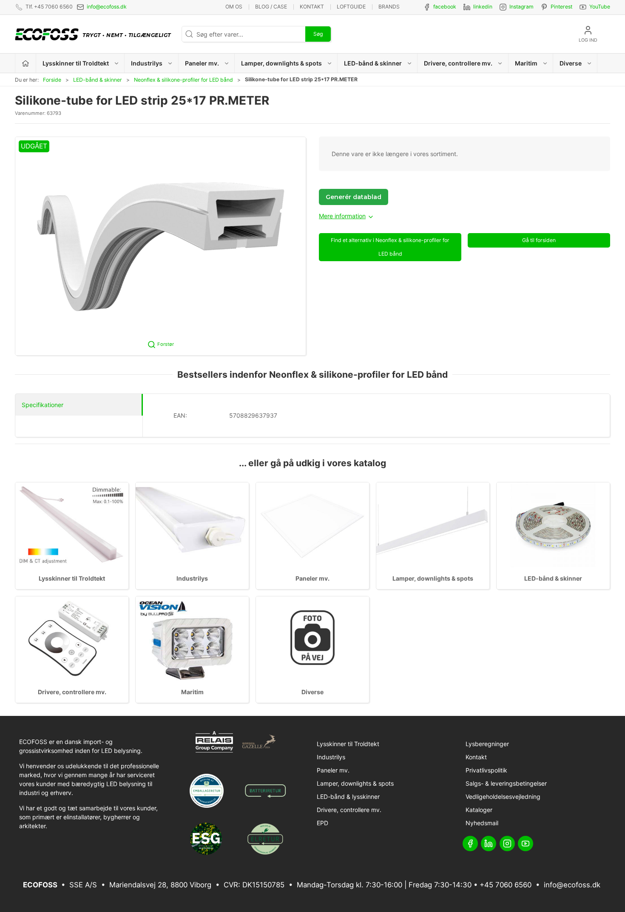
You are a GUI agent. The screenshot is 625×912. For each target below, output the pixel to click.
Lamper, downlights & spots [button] (281, 63)
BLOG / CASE (271, 6)
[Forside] (25, 63)
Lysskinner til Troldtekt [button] (76, 63)
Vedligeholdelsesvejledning (503, 796)
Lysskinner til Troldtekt (72, 578)
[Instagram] (507, 843)
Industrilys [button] (146, 63)
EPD (322, 822)
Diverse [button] (571, 63)
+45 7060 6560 (505, 885)
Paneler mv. (312, 578)
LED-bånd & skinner (97, 80)
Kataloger (479, 809)
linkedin (482, 6)
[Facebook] (470, 843)
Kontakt (312, 6)
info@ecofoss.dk (107, 6)
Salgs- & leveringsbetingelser (506, 783)
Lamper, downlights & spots (432, 578)
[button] (160, 246)
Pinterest (561, 6)
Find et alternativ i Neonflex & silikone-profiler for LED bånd (390, 247)
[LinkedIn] (488, 843)
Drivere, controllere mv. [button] (458, 63)
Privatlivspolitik (486, 770)
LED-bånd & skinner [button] (373, 63)
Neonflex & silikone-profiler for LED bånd (183, 80)
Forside (52, 80)
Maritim (192, 691)
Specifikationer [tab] (42, 404)
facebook (444, 6)
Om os (233, 6)
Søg (318, 34)
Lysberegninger (487, 743)
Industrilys (192, 578)
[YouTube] (525, 843)
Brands (389, 6)
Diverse (312, 691)
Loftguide (351, 6)
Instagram (521, 6)
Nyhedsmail (482, 822)
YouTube (599, 6)
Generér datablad (353, 197)
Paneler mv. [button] (202, 63)
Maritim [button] (526, 63)
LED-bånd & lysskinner (348, 796)
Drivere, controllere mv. (72, 691)
